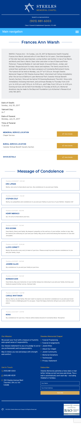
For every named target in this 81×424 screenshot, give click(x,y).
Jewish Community (49, 352)
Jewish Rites (47, 346)
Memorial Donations (50, 355)
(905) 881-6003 (40, 21)
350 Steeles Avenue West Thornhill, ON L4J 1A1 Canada (13, 382)
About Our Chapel (49, 349)
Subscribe (60, 393)
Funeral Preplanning (50, 340)
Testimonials (47, 358)
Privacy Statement (49, 361)
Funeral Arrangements (51, 343)
